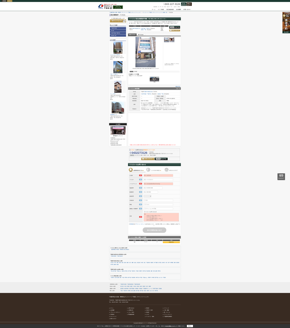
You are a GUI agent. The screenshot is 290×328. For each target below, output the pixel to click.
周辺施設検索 (131, 314)
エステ (147, 314)
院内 (125, 262)
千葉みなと (119, 271)
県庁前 (159, 271)
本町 (142, 262)
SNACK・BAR (149, 310)
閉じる (189, 326)
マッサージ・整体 (150, 316)
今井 (166, 262)
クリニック (166, 308)
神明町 (171, 262)
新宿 (120, 262)
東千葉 (159, 262)
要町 (115, 264)
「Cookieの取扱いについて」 (170, 326)
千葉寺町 (148, 262)
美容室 (147, 312)
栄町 (117, 262)
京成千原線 (143, 28)
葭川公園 (155, 271)
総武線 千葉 (113, 35)
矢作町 (163, 262)
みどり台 (160, 277)
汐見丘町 (139, 262)
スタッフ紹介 (131, 312)
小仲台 (134, 286)
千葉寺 (137, 271)
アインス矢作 (112, 93)
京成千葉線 (132, 288)
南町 (128, 262)
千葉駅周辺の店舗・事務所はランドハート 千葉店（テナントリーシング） (129, 296)
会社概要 (112, 310)
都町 (133, 262)
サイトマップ (113, 316)
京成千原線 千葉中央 (115, 33)
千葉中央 (148, 28)
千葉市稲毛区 (113, 256)
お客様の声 (130, 310)
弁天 (130, 262)
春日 (123, 262)
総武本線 (126, 288)
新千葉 (112, 264)
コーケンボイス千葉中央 (115, 54)
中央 (115, 262)
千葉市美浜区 (120, 256)
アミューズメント (168, 314)
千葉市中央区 (134, 28)
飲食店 (147, 308)
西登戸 (140, 271)
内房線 (136, 288)
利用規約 (131, 224)
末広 (145, 262)
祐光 (135, 262)
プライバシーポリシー (140, 224)
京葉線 (160, 288)
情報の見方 (178, 86)
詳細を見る (171, 242)
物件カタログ (113, 318)
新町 (175, 262)
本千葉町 (156, 262)
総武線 (142, 29)
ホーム (111, 308)
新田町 (177, 262)
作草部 (153, 277)
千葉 (145, 29)
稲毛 (145, 290)
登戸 (169, 262)
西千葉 (114, 271)
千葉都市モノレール (147, 288)
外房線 (140, 288)
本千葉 (129, 271)
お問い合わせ (131, 308)
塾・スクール (167, 312)
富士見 (138, 28)
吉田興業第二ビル (113, 114)
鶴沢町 (152, 262)
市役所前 (148, 271)
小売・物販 (166, 310)
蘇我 (117, 264)
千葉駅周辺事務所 (168, 316)
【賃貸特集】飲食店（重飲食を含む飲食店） (120, 249)
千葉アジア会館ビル (114, 74)
